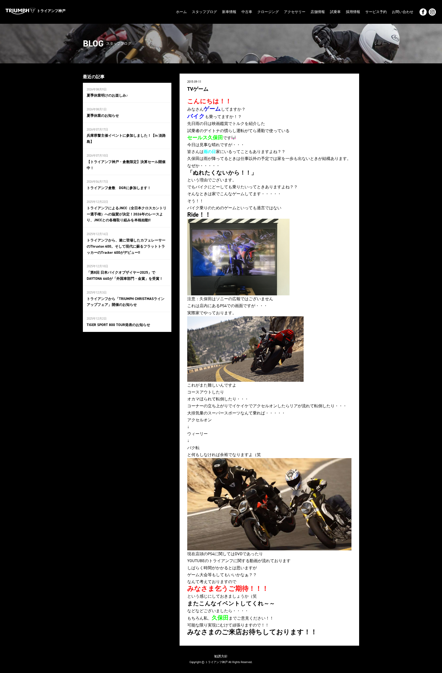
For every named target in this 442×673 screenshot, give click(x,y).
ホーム (181, 11)
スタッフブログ (204, 11)
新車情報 (229, 11)
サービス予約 (376, 11)
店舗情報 (318, 11)
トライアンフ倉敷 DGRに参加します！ (119, 187)
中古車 (246, 11)
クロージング (268, 11)
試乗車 (335, 11)
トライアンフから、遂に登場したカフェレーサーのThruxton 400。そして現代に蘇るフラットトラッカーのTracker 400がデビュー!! (126, 246)
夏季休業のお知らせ (103, 115)
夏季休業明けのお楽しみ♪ (107, 95)
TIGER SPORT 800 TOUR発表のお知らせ (118, 324)
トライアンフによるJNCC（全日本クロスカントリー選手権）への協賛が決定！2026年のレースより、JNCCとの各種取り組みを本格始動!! (127, 214)
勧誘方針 (221, 656)
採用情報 (353, 11)
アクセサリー (294, 11)
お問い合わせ (402, 11)
